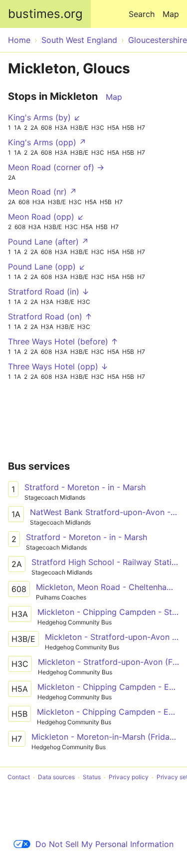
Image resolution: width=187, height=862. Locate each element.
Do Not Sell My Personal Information (104, 844)
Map (171, 14)
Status (92, 777)
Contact (18, 777)
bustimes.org (45, 13)
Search (142, 14)
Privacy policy (129, 777)
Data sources (56, 777)
